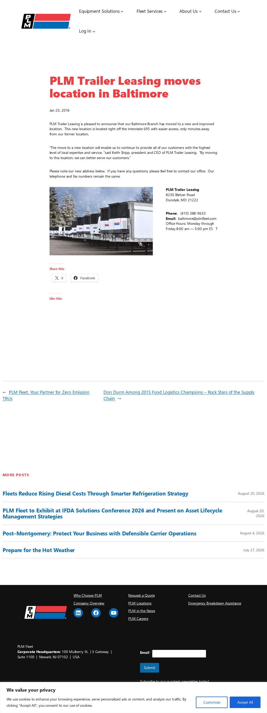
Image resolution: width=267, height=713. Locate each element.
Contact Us (197, 595)
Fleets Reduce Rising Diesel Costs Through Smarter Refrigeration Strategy (95, 493)
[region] (133, 697)
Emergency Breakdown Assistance (214, 603)
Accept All (245, 702)
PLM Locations (139, 603)
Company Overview (89, 603)
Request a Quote (141, 595)
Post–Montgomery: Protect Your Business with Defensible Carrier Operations (99, 533)
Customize (211, 702)
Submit (149, 667)
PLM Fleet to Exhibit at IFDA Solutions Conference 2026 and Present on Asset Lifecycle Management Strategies (112, 513)
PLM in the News (141, 610)
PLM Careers (138, 618)
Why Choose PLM (88, 595)
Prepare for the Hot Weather (39, 550)
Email (146, 652)
